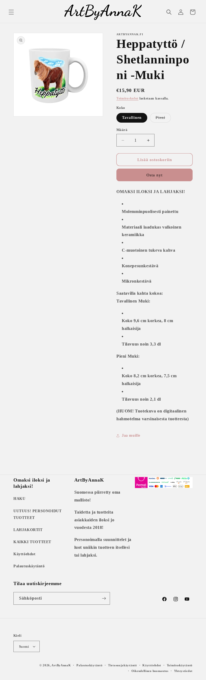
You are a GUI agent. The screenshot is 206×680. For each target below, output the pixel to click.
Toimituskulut (127, 98)
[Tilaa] (104, 598)
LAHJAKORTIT (28, 530)
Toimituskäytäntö (180, 665)
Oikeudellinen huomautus (149, 670)
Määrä (121, 130)
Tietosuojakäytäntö (122, 665)
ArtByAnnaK (61, 665)
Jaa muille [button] (131, 435)
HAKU (19, 499)
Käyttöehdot (24, 554)
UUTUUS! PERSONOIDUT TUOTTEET (37, 514)
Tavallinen (132, 118)
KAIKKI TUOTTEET (32, 542)
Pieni (163, 119)
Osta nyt (154, 175)
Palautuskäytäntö (29, 566)
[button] (11, 12)
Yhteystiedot (183, 670)
